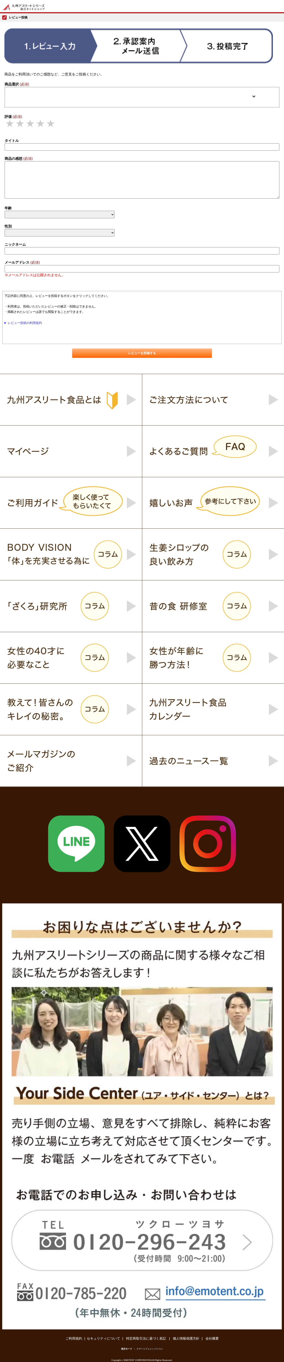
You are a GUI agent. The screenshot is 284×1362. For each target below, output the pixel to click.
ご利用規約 (73, 1338)
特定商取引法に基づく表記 (146, 1338)
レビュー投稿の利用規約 (25, 323)
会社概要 (212, 1338)
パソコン (158, 1349)
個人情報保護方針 (186, 1338)
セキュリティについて (103, 1338)
